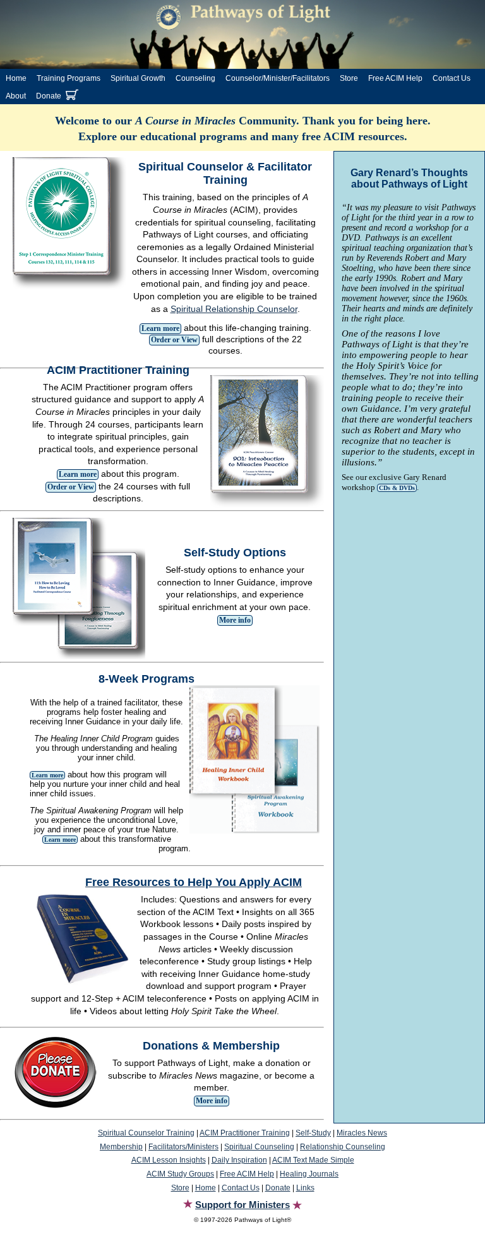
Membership (121, 1146)
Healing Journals (309, 1174)
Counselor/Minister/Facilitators (277, 78)
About (16, 96)
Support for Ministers (242, 1204)
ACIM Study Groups (180, 1174)
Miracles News (362, 1132)
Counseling (195, 78)
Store (349, 78)
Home (16, 78)
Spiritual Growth (138, 78)
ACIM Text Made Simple (313, 1160)
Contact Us (451, 78)
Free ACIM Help (395, 78)
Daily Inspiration (239, 1160)
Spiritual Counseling (259, 1146)
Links (305, 1187)
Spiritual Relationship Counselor (234, 309)
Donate (48, 96)
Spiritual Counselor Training (146, 1132)
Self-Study (313, 1132)
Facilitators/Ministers (183, 1146)
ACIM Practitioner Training (245, 1132)
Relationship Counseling (342, 1146)
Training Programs (68, 78)
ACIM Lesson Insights (168, 1160)
